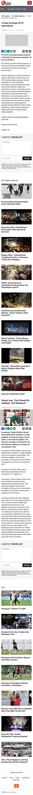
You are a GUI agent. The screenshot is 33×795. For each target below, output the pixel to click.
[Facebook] (2, 51)
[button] (23, 51)
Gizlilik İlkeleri (26, 778)
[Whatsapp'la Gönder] (11, 51)
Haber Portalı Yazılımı (10, 792)
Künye (11, 778)
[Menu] (29, 3)
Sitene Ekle (16, 780)
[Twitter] (5, 51)
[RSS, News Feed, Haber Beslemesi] (16, 786)
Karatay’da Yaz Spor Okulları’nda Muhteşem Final (18, 9)
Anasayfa (4, 778)
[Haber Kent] (6, 3)
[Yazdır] (14, 51)
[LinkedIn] (8, 51)
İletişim (17, 778)
